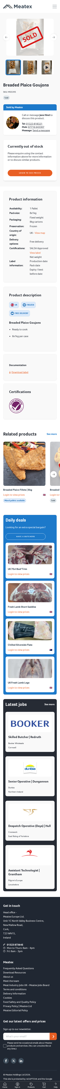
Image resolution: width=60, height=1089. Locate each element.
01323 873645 (15, 944)
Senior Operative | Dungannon (28, 781)
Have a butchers (25, 536)
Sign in (17, 1087)
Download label (20, 372)
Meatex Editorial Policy (15, 1010)
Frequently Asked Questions (18, 968)
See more (52, 434)
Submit (53, 1036)
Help (55, 1087)
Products (31, 1087)
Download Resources (14, 972)
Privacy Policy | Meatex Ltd (17, 1006)
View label (35, 252)
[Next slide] (53, 474)
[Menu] (54, 6)
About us (8, 976)
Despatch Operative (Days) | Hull (29, 826)
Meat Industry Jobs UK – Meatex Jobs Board (26, 985)
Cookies (7, 997)
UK (16, 304)
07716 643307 (36, 127)
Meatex (17, 6)
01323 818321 (34, 123)
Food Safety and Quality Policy (19, 1002)
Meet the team (11, 981)
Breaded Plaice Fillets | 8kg (17, 489)
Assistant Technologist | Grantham (24, 872)
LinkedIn (21, 1061)
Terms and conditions (15, 989)
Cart (44, 1087)
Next (53, 37)
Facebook (6, 1061)
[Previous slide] (6, 474)
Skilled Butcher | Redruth (24, 737)
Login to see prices (30, 173)
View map (40, 233)
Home (4, 1087)
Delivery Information (14, 993)
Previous (6, 37)
